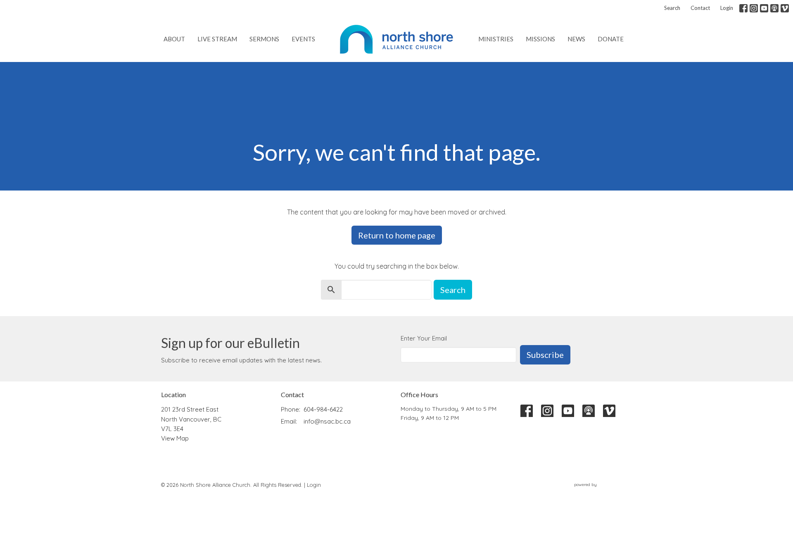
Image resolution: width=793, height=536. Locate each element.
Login (726, 8)
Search (672, 8)
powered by (598, 491)
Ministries (495, 39)
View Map (175, 438)
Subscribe (545, 355)
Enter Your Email (424, 338)
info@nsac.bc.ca (327, 421)
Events (303, 39)
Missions (540, 39)
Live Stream (217, 39)
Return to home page (396, 235)
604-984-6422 (323, 409)
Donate (611, 39)
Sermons (264, 39)
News (576, 39)
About (174, 39)
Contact (700, 8)
